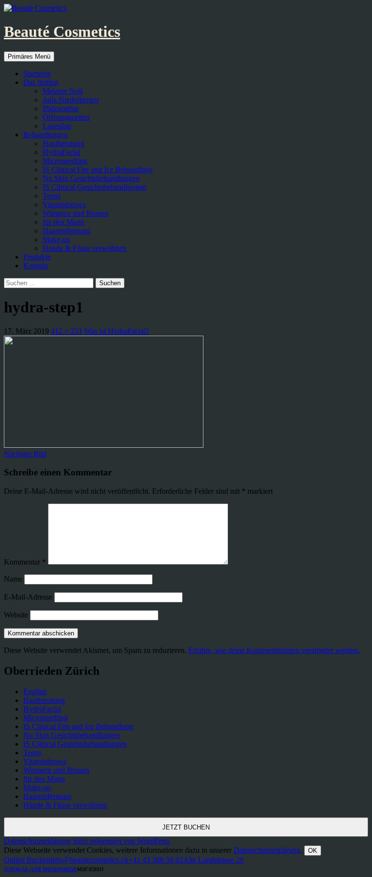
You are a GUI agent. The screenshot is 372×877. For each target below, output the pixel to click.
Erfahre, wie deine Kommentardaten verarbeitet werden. (274, 650)
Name (13, 579)
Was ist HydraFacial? (116, 331)
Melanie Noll (63, 91)
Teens (52, 196)
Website (16, 615)
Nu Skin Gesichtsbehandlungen (91, 178)
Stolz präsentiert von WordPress (121, 841)
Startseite (37, 73)
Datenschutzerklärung (37, 841)
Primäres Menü (29, 56)
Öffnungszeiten (66, 117)
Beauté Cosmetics (62, 31)
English (34, 691)
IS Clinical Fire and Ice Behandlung (98, 169)
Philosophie (60, 108)
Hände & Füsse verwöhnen (84, 248)
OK (312, 850)
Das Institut (40, 82)
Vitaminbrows (64, 204)
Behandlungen (45, 134)
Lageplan (57, 126)
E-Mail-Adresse (28, 597)
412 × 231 (66, 331)
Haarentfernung (67, 231)
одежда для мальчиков (40, 868)
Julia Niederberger (71, 100)
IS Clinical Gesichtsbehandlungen (94, 187)
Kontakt (35, 265)
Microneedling (65, 161)
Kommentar (25, 562)
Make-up (56, 239)
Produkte (37, 257)
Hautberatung (63, 143)
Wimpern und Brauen (75, 213)
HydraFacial (61, 152)
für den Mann (63, 222)
